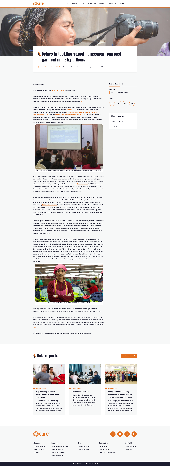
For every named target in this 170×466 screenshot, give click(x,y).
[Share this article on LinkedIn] (132, 103)
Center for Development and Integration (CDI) (70, 115)
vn (112, 4)
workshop (70, 110)
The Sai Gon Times (57, 90)
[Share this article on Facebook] (112, 103)
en (115, 4)
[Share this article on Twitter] (118, 103)
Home (41, 67)
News (47, 67)
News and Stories (56, 67)
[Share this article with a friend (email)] (125, 103)
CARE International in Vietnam (75, 112)
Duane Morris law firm (49, 205)
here (34, 327)
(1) (81, 101)
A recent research (82, 184)
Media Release (116, 127)
